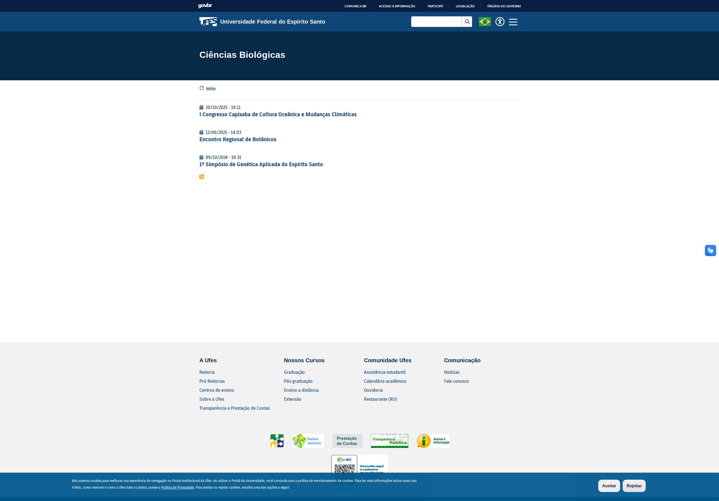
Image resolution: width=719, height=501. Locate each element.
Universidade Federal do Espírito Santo (272, 22)
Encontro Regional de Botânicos (237, 139)
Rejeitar (634, 485)
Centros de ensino (216, 390)
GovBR (205, 5)
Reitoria (207, 372)
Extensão (292, 399)
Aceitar (609, 485)
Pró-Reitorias (212, 381)
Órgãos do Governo (504, 6)
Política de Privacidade (177, 487)
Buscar (466, 21)
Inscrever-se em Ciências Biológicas (201, 176)
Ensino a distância (301, 390)
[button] (485, 21)
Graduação (294, 372)
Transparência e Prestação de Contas (234, 408)
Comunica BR (355, 6)
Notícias (451, 372)
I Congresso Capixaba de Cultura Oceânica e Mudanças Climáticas (278, 114)
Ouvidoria (373, 390)
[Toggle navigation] (513, 22)
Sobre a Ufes (211, 399)
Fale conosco (456, 381)
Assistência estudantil (385, 372)
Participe (435, 6)
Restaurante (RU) (380, 399)
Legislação (465, 6)
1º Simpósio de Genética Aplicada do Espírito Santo (261, 164)
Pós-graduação (298, 381)
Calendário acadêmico (385, 381)
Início (211, 88)
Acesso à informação (397, 6)
